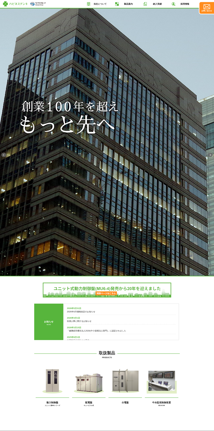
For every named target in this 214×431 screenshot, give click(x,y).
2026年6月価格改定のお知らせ (81, 311)
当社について (100, 4)
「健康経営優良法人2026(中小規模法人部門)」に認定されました (96, 331)
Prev (3, 155)
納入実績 (157, 4)
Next (210, 155)
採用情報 (185, 4)
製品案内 (128, 4)
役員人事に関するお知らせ (79, 321)
